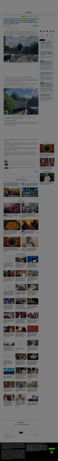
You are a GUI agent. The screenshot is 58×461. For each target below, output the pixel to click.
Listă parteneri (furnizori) (29, 451)
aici (22, 454)
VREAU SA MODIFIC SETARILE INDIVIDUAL (52, 452)
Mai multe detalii (9, 448)
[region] (29, 452)
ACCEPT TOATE (51, 448)
